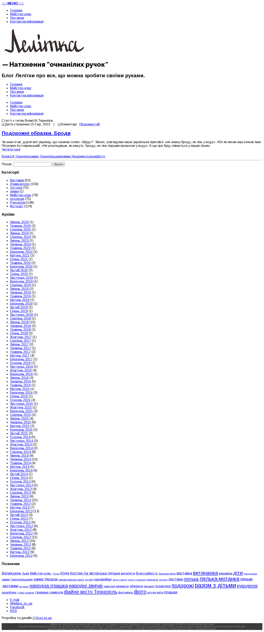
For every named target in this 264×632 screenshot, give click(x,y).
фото (101, 156)
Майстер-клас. (41, 573)
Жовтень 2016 (21, 370)
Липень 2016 (19, 378)
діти (238, 573)
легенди (163, 579)
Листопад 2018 (21, 315)
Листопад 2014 (21, 441)
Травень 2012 (20, 548)
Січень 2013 (19, 518)
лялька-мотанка (219, 579)
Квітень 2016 (19, 389)
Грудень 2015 (20, 400)
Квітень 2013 (19, 507)
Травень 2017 (20, 352)
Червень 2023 (20, 244)
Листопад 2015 (21, 403)
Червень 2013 (20, 500)
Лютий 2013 (19, 515)
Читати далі (11, 149)
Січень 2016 (19, 396)
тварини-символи (49, 592)
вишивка (225, 573)
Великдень (11, 573)
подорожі (90, 156)
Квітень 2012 (19, 552)
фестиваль (125, 592)
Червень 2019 (20, 292)
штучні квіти (155, 592)
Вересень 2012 (21, 533)
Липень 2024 (19, 233)
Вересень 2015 (21, 411)
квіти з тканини (137, 579)
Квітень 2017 (19, 355)
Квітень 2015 (19, 426)
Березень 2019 (21, 303)
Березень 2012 (21, 555)
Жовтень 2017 (21, 337)
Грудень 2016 (20, 363)
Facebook (17, 607)
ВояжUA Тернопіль (16, 156)
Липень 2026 (19, 222)
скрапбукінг (9, 592)
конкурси (152, 579)
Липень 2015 (19, 418)
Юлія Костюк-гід (74, 573)
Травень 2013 (20, 504)
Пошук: (7, 164)
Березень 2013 (21, 511)
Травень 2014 (20, 463)
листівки (175, 579)
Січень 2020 (19, 274)
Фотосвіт (17, 206)
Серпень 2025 (20, 229)
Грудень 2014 (20, 437)
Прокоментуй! (89, 124)
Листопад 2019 (21, 277)
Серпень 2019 (20, 285)
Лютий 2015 (19, 433)
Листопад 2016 (21, 366)
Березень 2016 (21, 392)
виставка (184, 573)
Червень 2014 (20, 459)
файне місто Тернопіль (90, 592)
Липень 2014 (19, 455)
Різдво (56, 573)
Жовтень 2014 (21, 444)
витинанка (205, 573)
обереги (136, 586)
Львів (25, 573)
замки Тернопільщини (46, 156)
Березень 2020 (21, 266)
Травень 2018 (20, 329)
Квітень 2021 (19, 255)
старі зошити (26, 592)
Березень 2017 (21, 359)
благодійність (147, 573)
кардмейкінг (103, 579)
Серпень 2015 (20, 415)
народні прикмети (116, 586)
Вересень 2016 (21, 374)
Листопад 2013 (21, 485)
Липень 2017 (19, 344)
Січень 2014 (19, 478)
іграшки (170, 592)
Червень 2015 (20, 422)
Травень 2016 (20, 385)
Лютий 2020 (19, 270)
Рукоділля (17, 202)
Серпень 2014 (20, 452)
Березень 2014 (21, 470)
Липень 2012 (19, 541)
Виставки (17, 180)
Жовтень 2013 (21, 489)
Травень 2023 (20, 248)
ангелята (128, 573)
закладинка (250, 573)
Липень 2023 (19, 240)
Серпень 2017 (20, 340)
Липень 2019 (19, 289)
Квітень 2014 (19, 466)
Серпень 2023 (20, 237)
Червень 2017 (20, 348)
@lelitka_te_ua (21, 603)
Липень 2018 (19, 322)
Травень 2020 (20, 263)
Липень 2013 (19, 496)
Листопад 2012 (21, 526)
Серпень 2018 (20, 318)
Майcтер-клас (20, 14)
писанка (149, 586)
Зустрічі (16, 187)
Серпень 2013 (20, 492)
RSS (13, 611)
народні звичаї (86, 585)
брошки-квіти (167, 573)
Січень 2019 (19, 311)
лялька (191, 579)
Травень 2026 (20, 226)
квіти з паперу (120, 579)
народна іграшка (48, 585)
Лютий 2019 (19, 307)
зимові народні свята (71, 579)
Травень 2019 (20, 296)
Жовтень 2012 (21, 530)
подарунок (163, 586)
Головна (16, 10)
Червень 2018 (20, 326)
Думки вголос (20, 184)
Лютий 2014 (19, 474)
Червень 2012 (20, 544)
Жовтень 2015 (21, 407)
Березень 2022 (21, 252)
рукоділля (247, 585)
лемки (14, 191)
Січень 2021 (19, 259)
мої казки (24, 586)
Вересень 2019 (21, 281)
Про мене (17, 18)
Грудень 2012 (20, 522)
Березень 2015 (21, 429)
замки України (72, 156)
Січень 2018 (19, 333)
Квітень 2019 (19, 300)
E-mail (14, 600)
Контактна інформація (27, 21)
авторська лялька (104, 573)
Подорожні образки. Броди (36, 133)
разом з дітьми (215, 585)
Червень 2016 (20, 381)
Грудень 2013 (20, 481)
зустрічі (89, 579)
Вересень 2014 (21, 448)
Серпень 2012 (20, 537)
